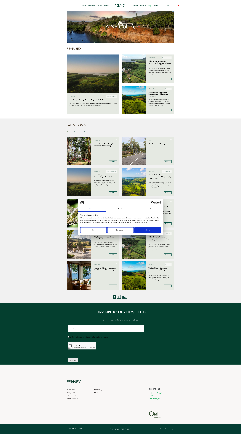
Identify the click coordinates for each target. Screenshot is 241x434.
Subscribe (72, 360)
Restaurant (91, 5)
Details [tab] (120, 209)
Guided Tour (71, 395)
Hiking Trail (71, 392)
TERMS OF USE (114, 429)
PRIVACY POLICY (126, 429)
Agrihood (135, 5)
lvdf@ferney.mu (154, 395)
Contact (155, 5)
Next (124, 297)
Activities (99, 5)
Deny (93, 230)
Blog (149, 5)
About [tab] (149, 209)
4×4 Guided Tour (73, 398)
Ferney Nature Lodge (74, 389)
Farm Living (98, 389)
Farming (106, 5)
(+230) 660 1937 (155, 393)
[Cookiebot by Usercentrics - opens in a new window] (152, 202)
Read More (113, 110)
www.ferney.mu (155, 398)
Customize (119, 230)
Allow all (147, 230)
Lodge (84, 5)
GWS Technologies (168, 429)
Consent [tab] (92, 209)
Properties (143, 5)
